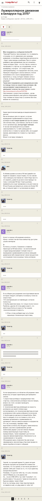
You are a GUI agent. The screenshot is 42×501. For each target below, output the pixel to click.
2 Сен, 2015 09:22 (5, 381)
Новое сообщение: (7, 19)
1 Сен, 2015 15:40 (5, 213)
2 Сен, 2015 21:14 (5, 451)
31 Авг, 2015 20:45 (6, 106)
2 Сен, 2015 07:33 (5, 363)
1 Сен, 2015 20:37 (5, 264)
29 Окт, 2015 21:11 (27, 19)
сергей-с (17, 19)
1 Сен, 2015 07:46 (5, 144)
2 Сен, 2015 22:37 (5, 492)
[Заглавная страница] (11, 1)
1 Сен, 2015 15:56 (5, 226)
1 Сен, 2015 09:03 (5, 162)
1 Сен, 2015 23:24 (5, 340)
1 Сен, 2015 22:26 (5, 322)
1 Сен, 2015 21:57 (5, 282)
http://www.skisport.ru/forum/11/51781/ (15, 91)
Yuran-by (9, 148)
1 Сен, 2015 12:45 (5, 195)
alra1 (8, 166)
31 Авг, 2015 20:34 (6, 46)
